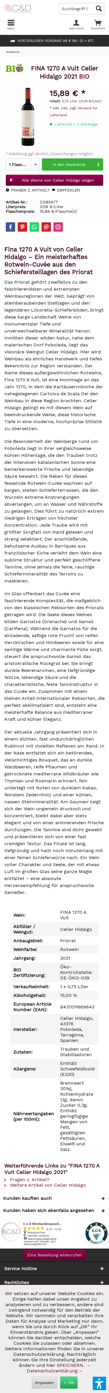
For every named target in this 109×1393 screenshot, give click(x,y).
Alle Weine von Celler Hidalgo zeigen (58, 180)
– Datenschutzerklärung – (57, 1368)
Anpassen (44, 1382)
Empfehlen (68, 190)
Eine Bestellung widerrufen (54, 1255)
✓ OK (69, 1382)
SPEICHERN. (71, 1365)
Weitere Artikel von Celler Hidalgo (47, 1185)
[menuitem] (98, 25)
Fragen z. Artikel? (29, 190)
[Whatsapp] (34, 227)
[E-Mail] (46, 227)
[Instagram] (58, 227)
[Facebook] (10, 227)
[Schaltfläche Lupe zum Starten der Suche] (99, 9)
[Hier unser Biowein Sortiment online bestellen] (14, 70)
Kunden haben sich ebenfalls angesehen (48, 1210)
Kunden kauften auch (27, 1198)
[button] (99, 1383)
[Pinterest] (22, 227)
